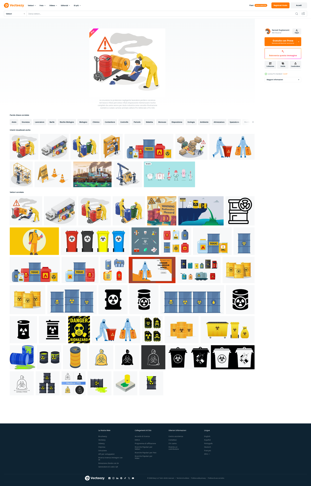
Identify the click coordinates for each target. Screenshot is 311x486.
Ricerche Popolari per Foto (145, 452)
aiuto (14, 122)
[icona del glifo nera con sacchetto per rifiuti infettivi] (127, 357)
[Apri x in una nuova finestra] (129, 478)
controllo (124, 122)
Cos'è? (285, 74)
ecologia (191, 122)
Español (207, 440)
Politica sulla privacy (198, 478)
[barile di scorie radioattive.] (99, 383)
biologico (83, 122)
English (207, 436)
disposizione (177, 122)
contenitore (110, 122)
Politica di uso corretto (216, 478)
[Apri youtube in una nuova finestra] (133, 478)
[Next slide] (251, 122)
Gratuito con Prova (283, 41)
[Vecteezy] (14, 5)
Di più (76, 5)
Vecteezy (101, 440)
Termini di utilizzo (183, 478)
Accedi (299, 5)
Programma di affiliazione (145, 443)
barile (52, 122)
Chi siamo (173, 443)
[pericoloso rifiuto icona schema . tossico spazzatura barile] (240, 210)
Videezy (101, 443)
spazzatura (234, 122)
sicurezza (26, 122)
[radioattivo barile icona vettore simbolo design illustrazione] (113, 299)
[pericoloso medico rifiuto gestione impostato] (145, 241)
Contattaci (173, 440)
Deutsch (207, 447)
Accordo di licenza (142, 436)
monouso (162, 122)
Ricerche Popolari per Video (143, 457)
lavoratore (39, 122)
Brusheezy (102, 436)
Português (208, 443)
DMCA (137, 440)
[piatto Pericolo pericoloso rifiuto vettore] (152, 270)
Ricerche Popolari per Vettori (143, 448)
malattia (149, 122)
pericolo (137, 122)
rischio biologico (67, 122)
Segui (297, 33)
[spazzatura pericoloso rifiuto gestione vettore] (232, 147)
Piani (251, 5)
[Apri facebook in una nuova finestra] (109, 478)
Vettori (31, 5)
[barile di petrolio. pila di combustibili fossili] (48, 383)
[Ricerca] (296, 13)
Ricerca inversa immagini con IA (110, 458)
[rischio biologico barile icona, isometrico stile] (75, 357)
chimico (96, 122)
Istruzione (102, 450)
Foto (42, 5)
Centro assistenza (176, 436)
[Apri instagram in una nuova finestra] (113, 478)
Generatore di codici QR (108, 467)
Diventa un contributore (174, 448)
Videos (52, 5)
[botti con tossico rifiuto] (239, 270)
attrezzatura (219, 122)
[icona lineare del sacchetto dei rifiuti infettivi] (22, 383)
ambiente (204, 122)
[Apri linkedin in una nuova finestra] (117, 478)
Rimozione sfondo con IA (108, 463)
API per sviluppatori (106, 454)
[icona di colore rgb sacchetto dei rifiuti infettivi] (101, 357)
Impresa (101, 447)
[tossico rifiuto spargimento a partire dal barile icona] (125, 383)
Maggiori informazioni (275, 80)
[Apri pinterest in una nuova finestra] (121, 478)
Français (207, 450)
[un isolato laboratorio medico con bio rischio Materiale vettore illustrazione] (34, 241)
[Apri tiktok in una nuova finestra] (125, 478)
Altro (206, 454)
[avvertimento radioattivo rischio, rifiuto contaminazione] (161, 210)
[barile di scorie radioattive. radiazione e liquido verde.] (151, 383)
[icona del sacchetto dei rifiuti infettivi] (74, 383)
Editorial (64, 5)
